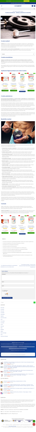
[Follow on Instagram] (3, 416)
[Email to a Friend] (20, 261)
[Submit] (34, 9)
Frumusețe (3, 321)
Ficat (1, 319)
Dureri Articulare (3, 317)
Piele (1, 327)
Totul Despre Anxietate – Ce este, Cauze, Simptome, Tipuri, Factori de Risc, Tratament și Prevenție (27, 266)
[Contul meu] (32, 6)
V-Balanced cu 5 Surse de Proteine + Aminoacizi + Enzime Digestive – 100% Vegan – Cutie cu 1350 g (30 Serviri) (22, 85)
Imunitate (2, 322)
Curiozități (2, 312)
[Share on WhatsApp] (15, 261)
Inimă (2, 324)
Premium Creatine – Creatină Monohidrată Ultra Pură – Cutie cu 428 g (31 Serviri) (31, 84)
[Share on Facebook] (17, 261)
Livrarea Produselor (16, 424)
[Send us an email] (4, 416)
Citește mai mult (22, 91)
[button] (34, 6)
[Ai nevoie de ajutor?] (34, 421)
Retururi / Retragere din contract (27, 424)
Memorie (2, 326)
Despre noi (7, 424)
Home (4, 424)
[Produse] (2, 6)
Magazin (11, 424)
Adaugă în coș (5, 90)
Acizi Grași (2, 307)
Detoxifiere (3, 314)
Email (3, 285)
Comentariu (4, 274)
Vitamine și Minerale (20, 11)
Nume (3, 281)
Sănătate (2, 329)
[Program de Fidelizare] (34, 424)
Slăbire (2, 331)
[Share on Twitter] (19, 261)
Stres (1, 334)
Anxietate (2, 309)
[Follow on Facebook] (1, 416)
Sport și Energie (15, 11)
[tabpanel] (18, 249)
